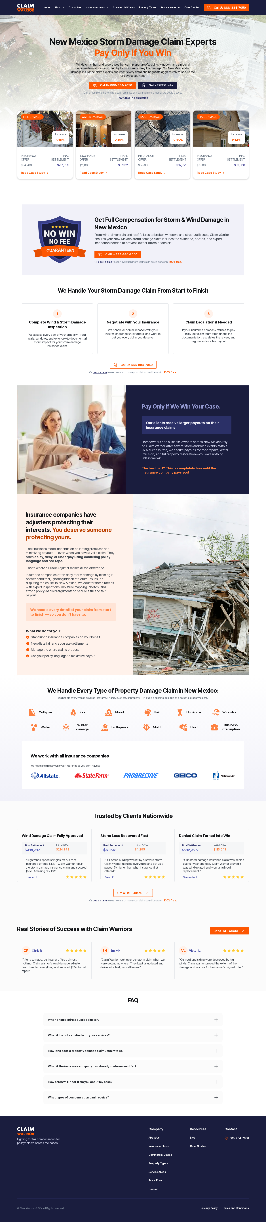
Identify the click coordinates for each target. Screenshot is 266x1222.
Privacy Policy (209, 1208)
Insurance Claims (159, 1146)
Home (47, 7)
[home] (25, 8)
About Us (154, 1137)
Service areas (168, 7)
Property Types (147, 7)
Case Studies (191, 7)
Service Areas (157, 1171)
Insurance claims (95, 7)
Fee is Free (155, 1180)
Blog (192, 1137)
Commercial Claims (124, 7)
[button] (96, 8)
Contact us (75, 7)
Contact (153, 1189)
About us (59, 7)
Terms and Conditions (235, 1208)
